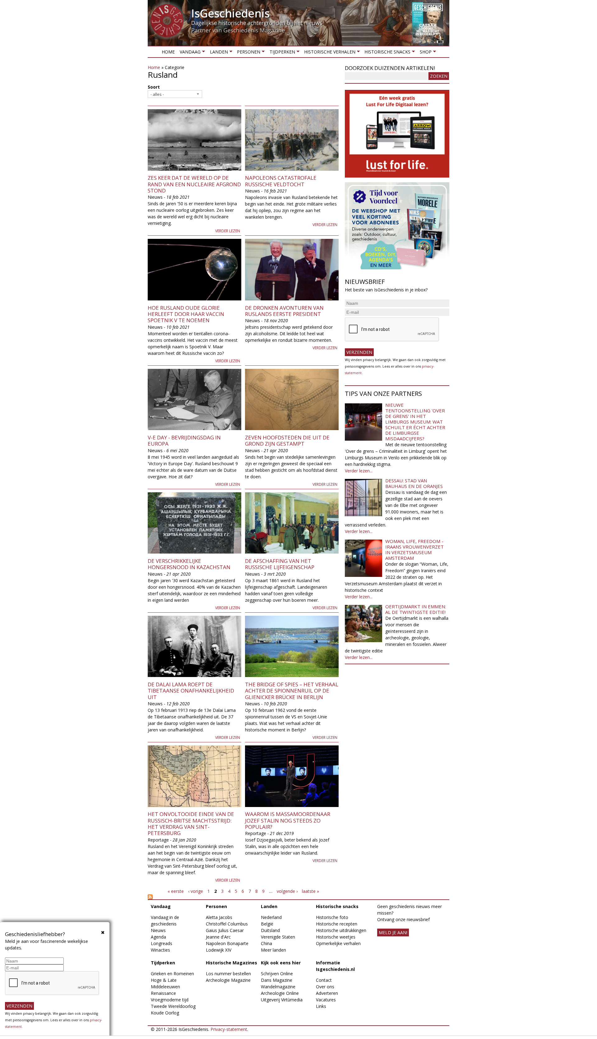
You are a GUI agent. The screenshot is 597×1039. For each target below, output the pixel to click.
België (267, 924)
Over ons (325, 987)
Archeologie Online (280, 993)
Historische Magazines (231, 963)
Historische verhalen (328, 53)
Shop (424, 53)
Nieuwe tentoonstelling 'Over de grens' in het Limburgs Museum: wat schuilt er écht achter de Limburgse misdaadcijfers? (415, 422)
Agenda (158, 937)
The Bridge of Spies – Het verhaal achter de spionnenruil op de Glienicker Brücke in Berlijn (291, 691)
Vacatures (326, 1000)
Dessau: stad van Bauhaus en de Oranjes (414, 483)
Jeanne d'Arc (218, 937)
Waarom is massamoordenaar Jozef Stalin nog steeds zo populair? (287, 820)
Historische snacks (386, 53)
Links (321, 1006)
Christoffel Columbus (227, 924)
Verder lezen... (359, 471)
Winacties (160, 950)
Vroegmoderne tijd (169, 1000)
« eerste (176, 891)
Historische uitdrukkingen (341, 930)
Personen (247, 53)
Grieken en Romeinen (172, 973)
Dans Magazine (276, 980)
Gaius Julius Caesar (225, 930)
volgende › (287, 891)
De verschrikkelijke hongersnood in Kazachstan (189, 564)
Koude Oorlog (165, 1013)
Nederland (271, 917)
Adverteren (327, 993)
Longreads (161, 943)
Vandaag (189, 53)
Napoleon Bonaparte (227, 943)
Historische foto (332, 917)
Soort (154, 87)
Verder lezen (227, 231)
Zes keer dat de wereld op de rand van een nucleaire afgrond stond (194, 184)
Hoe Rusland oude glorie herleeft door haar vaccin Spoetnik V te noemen (186, 314)
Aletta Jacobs (219, 917)
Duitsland (270, 930)
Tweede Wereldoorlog (173, 1006)
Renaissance (163, 993)
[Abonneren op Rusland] (243, 896)
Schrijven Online (277, 973)
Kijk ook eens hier (281, 963)
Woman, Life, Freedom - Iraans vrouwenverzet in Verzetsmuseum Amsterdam (414, 549)
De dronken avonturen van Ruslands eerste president (284, 311)
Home (168, 52)
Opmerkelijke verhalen (338, 943)
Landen (217, 53)
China (266, 943)
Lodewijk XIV (218, 950)
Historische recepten (336, 924)
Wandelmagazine (278, 987)
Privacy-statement (229, 1029)
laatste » (310, 891)
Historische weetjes (335, 937)
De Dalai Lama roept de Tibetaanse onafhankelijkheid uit (191, 691)
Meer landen (273, 950)
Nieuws (158, 930)
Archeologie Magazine (228, 980)
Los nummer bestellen (228, 973)
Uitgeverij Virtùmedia (282, 1000)
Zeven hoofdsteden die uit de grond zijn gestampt (287, 440)
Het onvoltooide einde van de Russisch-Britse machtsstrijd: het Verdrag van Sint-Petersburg (191, 823)
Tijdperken (281, 53)
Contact (324, 980)
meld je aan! (393, 932)
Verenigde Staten (278, 937)
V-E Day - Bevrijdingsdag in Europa (184, 440)
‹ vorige (195, 891)
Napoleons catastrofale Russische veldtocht (281, 181)
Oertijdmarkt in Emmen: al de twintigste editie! (415, 609)
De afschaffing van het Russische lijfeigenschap (279, 564)
